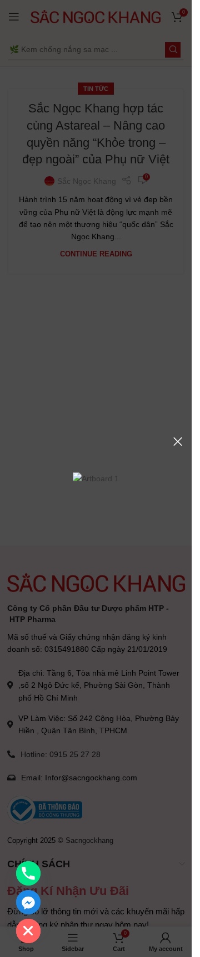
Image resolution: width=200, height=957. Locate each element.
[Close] (178, 441)
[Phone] (28, 873)
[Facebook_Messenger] (28, 902)
